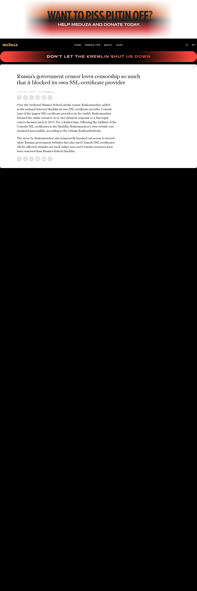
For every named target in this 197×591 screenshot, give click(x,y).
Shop (119, 45)
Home (77, 45)
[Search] (186, 45)
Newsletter (92, 45)
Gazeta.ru (49, 92)
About (108, 45)
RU (193, 45)
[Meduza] (10, 44)
